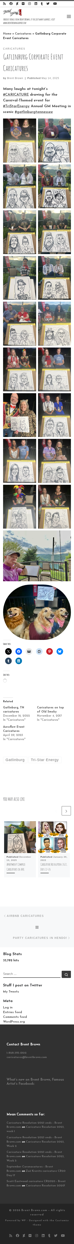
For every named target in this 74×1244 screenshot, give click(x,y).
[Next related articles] (66, 810)
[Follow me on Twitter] (48, 4)
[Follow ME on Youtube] (55, 4)
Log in (8, 1007)
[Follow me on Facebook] (11, 4)
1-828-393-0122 (17, 1053)
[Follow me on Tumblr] (42, 4)
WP (24, 1221)
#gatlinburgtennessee (34, 112)
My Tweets (11, 991)
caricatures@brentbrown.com (27, 1057)
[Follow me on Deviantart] (17, 4)
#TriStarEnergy (16, 106)
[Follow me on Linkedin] (36, 4)
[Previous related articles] (56, 810)
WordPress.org (14, 1021)
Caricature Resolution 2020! (45, 1185)
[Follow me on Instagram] (29, 4)
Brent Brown (15, 78)
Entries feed (12, 1012)
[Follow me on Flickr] (23, 4)
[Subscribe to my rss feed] (4, 4)
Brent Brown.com (34, 1210)
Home (7, 33)
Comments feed (15, 1017)
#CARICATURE (16, 95)
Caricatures (23, 33)
